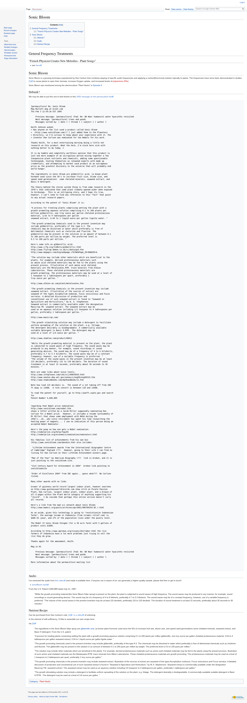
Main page (8, 28)
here (38, 65)
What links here (10, 45)
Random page (9, 33)
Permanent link (10, 56)
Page (28, 9)
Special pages (9, 50)
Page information (10, 58)
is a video (78, 615)
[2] (69, 615)
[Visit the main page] (12, 11)
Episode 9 (97, 85)
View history (188, 9)
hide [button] (60, 25)
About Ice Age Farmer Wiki (48, 696)
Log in (242, 2)
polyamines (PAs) (121, 81)
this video (59, 580)
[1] (30, 81)
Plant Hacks (45, 681)
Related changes (10, 47)
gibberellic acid (87, 628)
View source (176, 9)
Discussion (36, 9)
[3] (33, 623)
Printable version (10, 53)
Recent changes (10, 30)
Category (34, 681)
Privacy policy (33, 696)
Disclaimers (63, 696)
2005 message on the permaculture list (94, 96)
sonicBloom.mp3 (39, 584)
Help (6, 36)
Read (167, 9)
